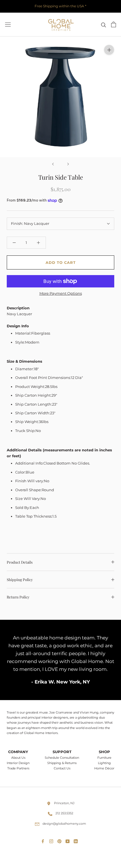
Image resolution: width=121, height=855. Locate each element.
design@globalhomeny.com (64, 824)
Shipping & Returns (62, 763)
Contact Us (62, 768)
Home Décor (104, 768)
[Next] (68, 164)
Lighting (104, 763)
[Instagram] (52, 840)
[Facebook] (44, 840)
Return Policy (18, 597)
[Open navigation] (8, 24)
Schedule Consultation (62, 757)
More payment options (60, 293)
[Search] (103, 24)
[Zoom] (109, 50)
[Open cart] (113, 24)
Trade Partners (18, 768)
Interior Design (18, 763)
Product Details (20, 562)
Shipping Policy (20, 579)
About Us (18, 757)
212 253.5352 (64, 813)
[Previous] (53, 164)
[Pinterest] (60, 840)
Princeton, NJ (64, 803)
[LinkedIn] (77, 840)
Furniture (104, 757)
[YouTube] (69, 840)
